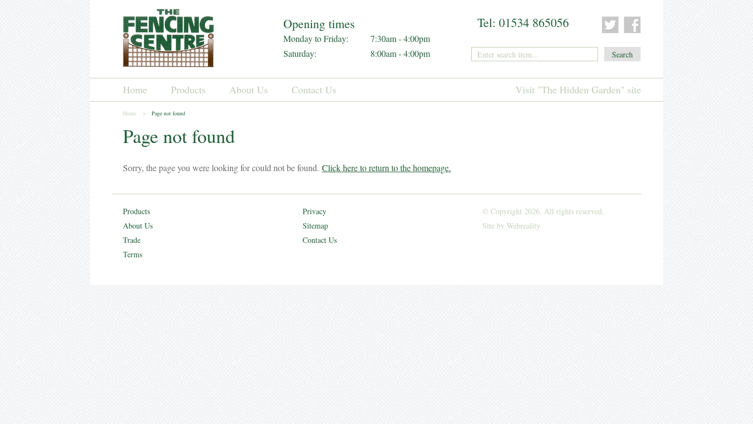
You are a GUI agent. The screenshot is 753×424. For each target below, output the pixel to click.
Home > (134, 113)
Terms (132, 254)
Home (135, 89)
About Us (248, 89)
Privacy (314, 211)
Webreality (523, 225)
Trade (132, 240)
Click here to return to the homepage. (386, 167)
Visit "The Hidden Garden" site (578, 89)
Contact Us (314, 89)
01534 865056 (534, 22)
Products (188, 89)
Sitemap (315, 225)
